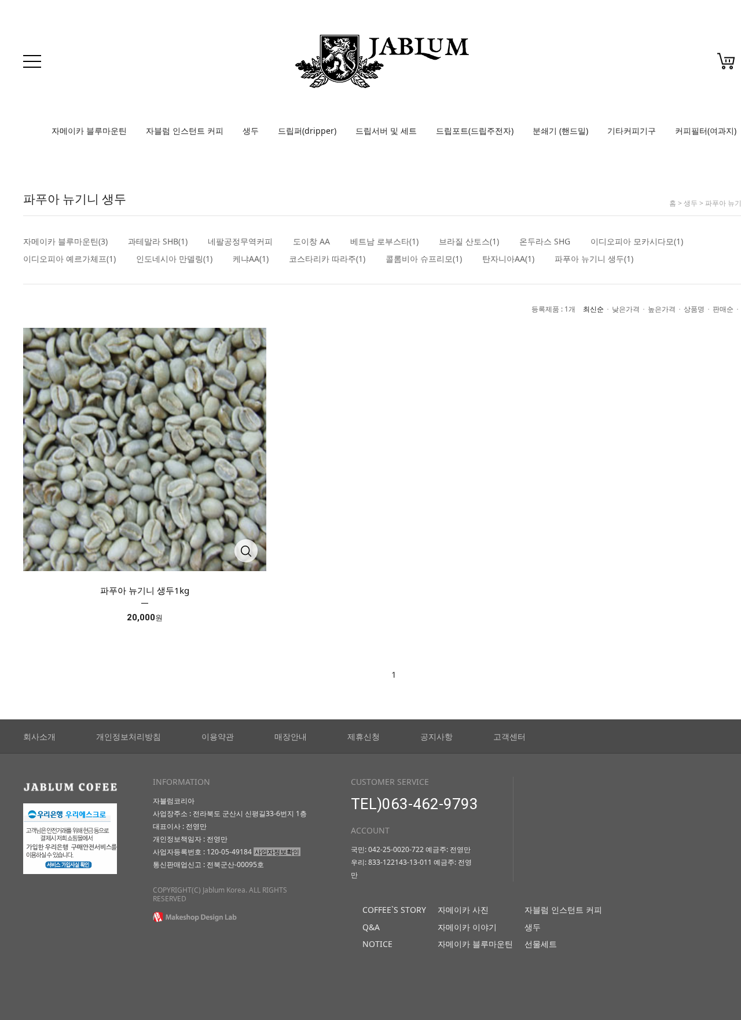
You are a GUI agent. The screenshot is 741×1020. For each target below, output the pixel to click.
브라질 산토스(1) (469, 241)
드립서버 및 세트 (386, 130)
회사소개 (39, 736)
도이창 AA (311, 241)
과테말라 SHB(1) (158, 241)
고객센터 (509, 736)
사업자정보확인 (277, 851)
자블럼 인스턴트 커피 (184, 130)
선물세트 (540, 943)
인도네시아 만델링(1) (174, 259)
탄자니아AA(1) (508, 259)
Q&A (371, 927)
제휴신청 (363, 736)
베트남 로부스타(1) (384, 241)
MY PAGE (652, 64)
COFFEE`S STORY (394, 909)
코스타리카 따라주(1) (327, 259)
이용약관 (217, 736)
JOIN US (616, 64)
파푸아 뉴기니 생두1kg (144, 590)
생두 (251, 130)
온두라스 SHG (544, 241)
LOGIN (584, 64)
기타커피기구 (631, 130)
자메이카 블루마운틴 (89, 130)
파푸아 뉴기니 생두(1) (594, 259)
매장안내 (290, 736)
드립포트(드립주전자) (474, 130)
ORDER (686, 64)
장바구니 (726, 61)
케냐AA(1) (251, 259)
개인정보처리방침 (128, 736)
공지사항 (436, 736)
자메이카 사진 (463, 909)
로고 (382, 61)
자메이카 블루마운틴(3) (65, 241)
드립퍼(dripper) (307, 130)
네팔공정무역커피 (240, 241)
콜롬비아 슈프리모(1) (424, 259)
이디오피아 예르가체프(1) (69, 259)
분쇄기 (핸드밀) (560, 130)
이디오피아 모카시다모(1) (636, 241)
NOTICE (377, 943)
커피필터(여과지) (705, 130)
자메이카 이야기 (467, 927)
